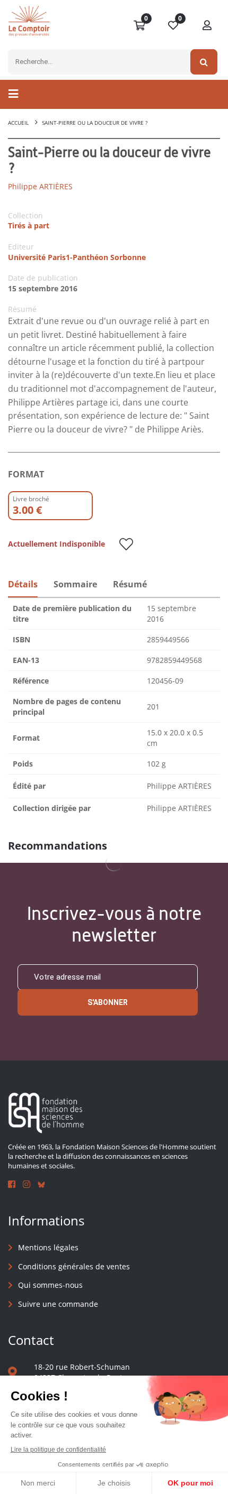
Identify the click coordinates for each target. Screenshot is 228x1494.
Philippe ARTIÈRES (40, 186)
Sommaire (75, 584)
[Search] (203, 62)
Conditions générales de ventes (74, 1266)
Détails (23, 584)
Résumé (130, 584)
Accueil (18, 122)
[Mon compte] (207, 26)
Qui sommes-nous (50, 1285)
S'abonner (107, 1002)
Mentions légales (48, 1247)
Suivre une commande (58, 1304)
